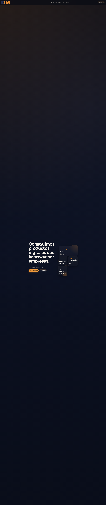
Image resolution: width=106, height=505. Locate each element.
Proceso (63, 2)
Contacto (67, 2)
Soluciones (59, 2)
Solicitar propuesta (101, 2)
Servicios (52, 2)
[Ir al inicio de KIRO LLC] (11, 2)
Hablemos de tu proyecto (34, 270)
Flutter (56, 2)
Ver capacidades (43, 270)
